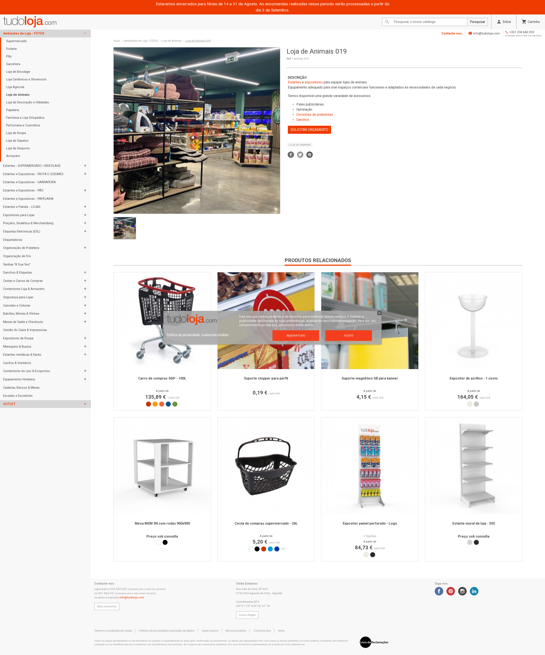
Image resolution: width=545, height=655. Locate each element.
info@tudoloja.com (486, 33)
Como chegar (247, 614)
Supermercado (16, 41)
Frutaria (11, 49)
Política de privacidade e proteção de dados (167, 630)
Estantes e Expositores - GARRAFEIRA (29, 182)
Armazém (13, 156)
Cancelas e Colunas (16, 305)
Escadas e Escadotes (18, 396)
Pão (9, 56)
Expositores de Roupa (18, 338)
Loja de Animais (18, 95)
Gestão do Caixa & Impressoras (25, 330)
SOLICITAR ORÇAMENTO (309, 130)
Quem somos (210, 630)
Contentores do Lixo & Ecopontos (26, 371)
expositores (314, 82)
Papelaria (12, 110)
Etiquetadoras (12, 240)
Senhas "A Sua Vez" (17, 264)
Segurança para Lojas (18, 297)
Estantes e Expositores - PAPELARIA (28, 199)
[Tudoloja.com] (29, 21)
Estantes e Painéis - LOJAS (21, 207)
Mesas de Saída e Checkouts (23, 322)
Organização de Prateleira (21, 248)
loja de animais (300, 144)
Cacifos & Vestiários (17, 363)
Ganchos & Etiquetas (17, 272)
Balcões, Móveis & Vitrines (21, 313)
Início (281, 630)
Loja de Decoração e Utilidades (27, 102)
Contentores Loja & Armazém (23, 289)
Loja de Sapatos (17, 141)
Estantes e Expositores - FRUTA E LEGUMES (33, 174)
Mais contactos (107, 606)
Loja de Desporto (18, 148)
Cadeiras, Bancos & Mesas (21, 388)
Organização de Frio (17, 256)
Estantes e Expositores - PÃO (23, 190)
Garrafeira (13, 64)
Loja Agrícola (15, 87)
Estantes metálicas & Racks (22, 355)
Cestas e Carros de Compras (23, 281)
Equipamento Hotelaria (19, 379)
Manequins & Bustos (17, 346)
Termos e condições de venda (113, 630)
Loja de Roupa (16, 133)
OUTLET (9, 404)
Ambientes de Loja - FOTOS (23, 33)
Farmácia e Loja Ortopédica (25, 118)
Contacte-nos (452, 33)
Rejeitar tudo (296, 335)
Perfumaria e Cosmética (23, 125)
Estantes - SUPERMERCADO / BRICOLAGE (32, 166)
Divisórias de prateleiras (314, 115)
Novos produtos (236, 630)
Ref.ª (290, 58)
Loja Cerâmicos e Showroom (26, 79)
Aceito (348, 335)
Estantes (294, 82)
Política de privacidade (183, 334)
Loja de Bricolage (18, 72)
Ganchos (302, 120)
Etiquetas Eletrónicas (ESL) (21, 231)
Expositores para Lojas (18, 215)
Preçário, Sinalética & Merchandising (28, 223)
